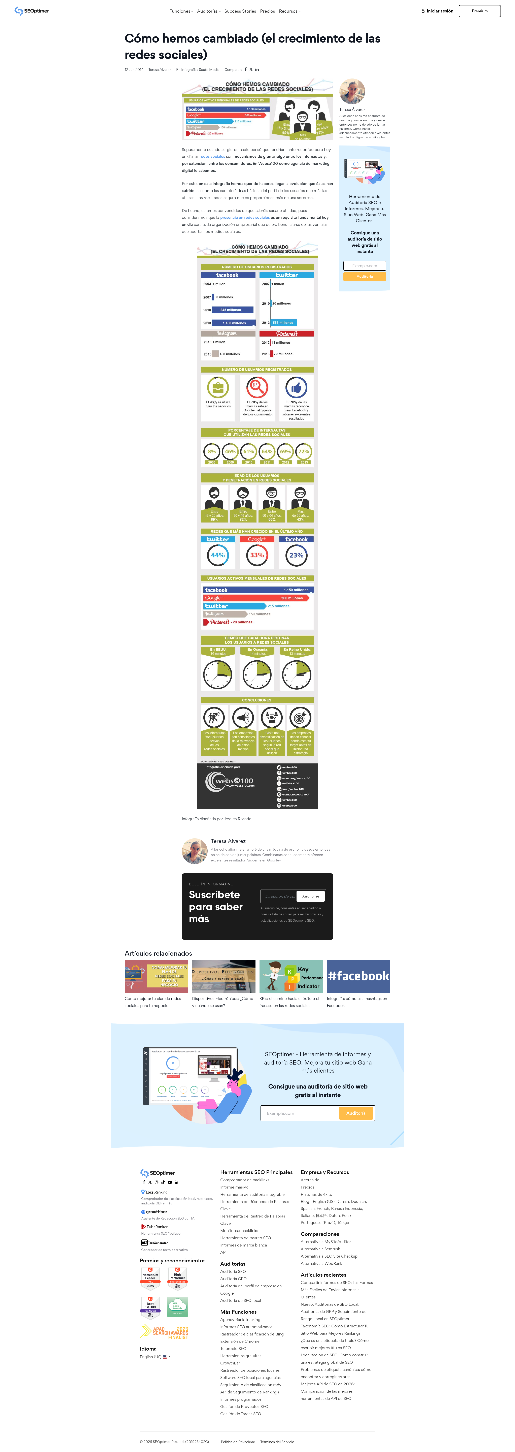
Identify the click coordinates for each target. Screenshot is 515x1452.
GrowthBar (230, 1363)
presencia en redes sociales (245, 217)
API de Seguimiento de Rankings (249, 1392)
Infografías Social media (200, 69)
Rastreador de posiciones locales (250, 1370)
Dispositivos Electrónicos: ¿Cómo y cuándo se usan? (222, 1002)
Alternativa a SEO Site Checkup (329, 1256)
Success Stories (240, 11)
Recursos (288, 11)
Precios (267, 11)
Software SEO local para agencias (250, 1377)
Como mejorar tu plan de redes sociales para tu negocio (153, 1002)
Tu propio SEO (233, 1348)
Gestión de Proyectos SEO (244, 1406)
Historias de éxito (316, 1194)
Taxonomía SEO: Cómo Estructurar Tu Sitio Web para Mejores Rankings (335, 1329)
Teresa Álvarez (159, 69)
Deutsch (358, 1201)
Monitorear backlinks (239, 1230)
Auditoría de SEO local (240, 1300)
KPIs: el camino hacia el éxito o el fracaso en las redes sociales (289, 1002)
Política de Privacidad (238, 1442)
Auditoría (365, 276)
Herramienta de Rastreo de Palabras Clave (252, 1219)
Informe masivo (234, 1187)
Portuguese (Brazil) (318, 1222)
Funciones (179, 11)
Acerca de (310, 1179)
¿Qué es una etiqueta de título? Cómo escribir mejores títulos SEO (335, 1344)
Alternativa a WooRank (321, 1263)
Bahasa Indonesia (346, 1208)
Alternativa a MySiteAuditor (326, 1241)
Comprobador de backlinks (244, 1179)
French (323, 1208)
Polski (347, 1215)
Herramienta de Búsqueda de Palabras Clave (254, 1205)
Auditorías (207, 11)
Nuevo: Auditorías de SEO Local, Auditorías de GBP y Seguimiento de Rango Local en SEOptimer (334, 1311)
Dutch (334, 1215)
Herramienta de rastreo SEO (245, 1237)
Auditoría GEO (233, 1278)
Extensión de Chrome (240, 1341)
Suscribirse (310, 896)
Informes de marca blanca (243, 1245)
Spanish (308, 1208)
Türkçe (343, 1222)
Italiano (307, 1215)
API (223, 1252)
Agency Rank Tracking (240, 1319)
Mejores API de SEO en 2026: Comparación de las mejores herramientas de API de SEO (328, 1391)
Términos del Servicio (277, 1442)
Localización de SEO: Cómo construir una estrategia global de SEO (334, 1358)
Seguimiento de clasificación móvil (251, 1384)
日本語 (321, 1215)
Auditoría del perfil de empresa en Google (251, 1289)
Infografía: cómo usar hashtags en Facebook (357, 1002)
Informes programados (241, 1399)
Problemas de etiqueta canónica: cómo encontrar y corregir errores (336, 1373)
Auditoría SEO (233, 1271)
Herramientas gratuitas (240, 1355)
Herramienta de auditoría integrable (252, 1194)
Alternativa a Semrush (320, 1249)
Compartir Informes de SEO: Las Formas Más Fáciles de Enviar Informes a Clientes (337, 1290)
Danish (343, 1201)
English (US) (324, 1201)
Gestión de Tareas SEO (240, 1413)
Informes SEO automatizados (246, 1326)
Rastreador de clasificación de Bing (252, 1334)
